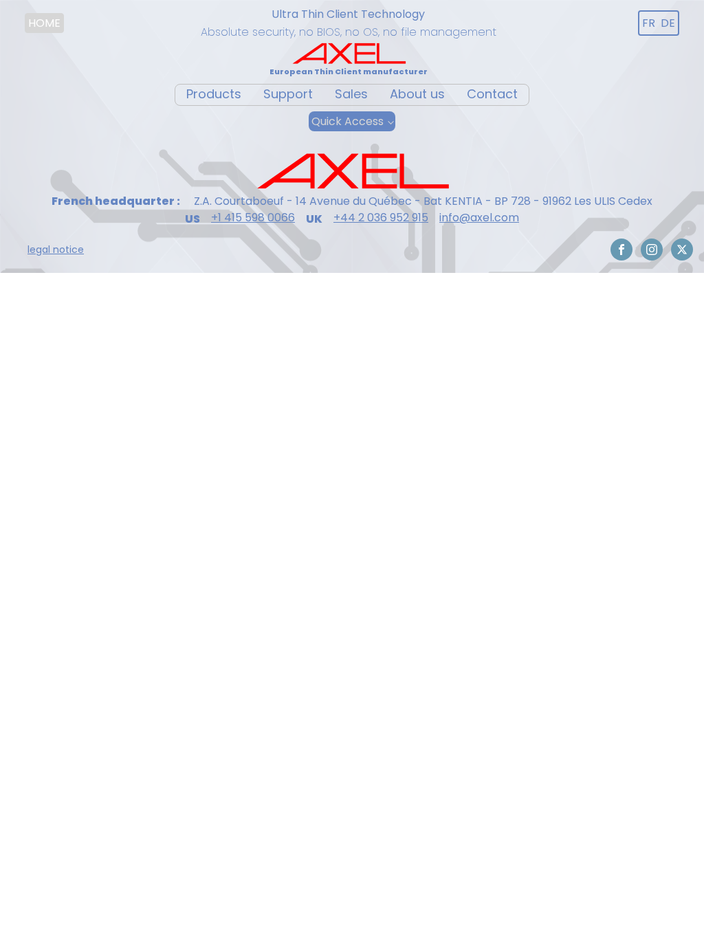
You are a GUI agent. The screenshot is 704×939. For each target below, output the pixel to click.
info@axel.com (479, 217)
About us (417, 93)
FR (648, 23)
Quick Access (347, 121)
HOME (44, 23)
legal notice (56, 249)
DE (668, 23)
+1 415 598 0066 (253, 217)
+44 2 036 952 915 (380, 217)
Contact (492, 93)
